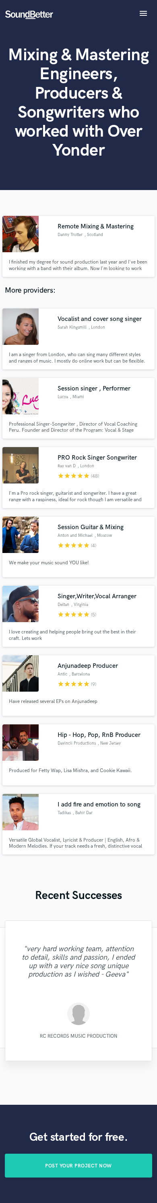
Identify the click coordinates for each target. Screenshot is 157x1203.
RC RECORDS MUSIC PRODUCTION (78, 1036)
